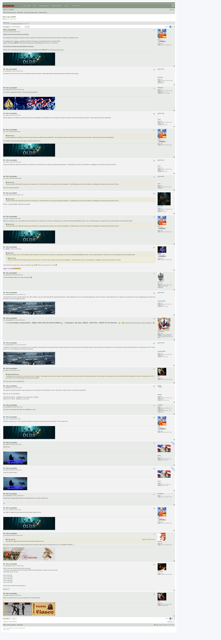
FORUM (173, 4)
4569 (162, 333)
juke (159, 376)
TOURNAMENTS (56, 6)
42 (161, 208)
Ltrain (159, 183)
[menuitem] (12, 10)
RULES (173, 6)
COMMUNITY (75, 6)
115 (161, 79)
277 (161, 457)
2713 (162, 303)
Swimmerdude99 (161, 300)
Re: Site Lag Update (10, 69)
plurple (159, 253)
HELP (173, 5)
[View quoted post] (14, 539)
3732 (162, 573)
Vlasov (159, 119)
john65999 (160, 405)
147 (161, 89)
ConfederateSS (161, 331)
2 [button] (172, 27)
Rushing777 (160, 77)
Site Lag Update (9, 17)
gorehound (160, 281)
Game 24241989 (8, 582)
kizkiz (159, 601)
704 (161, 603)
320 (161, 543)
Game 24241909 (8, 577)
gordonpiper (160, 493)
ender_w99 (160, 206)
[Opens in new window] (4, 503)
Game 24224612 (8, 580)
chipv (159, 38)
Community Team (12, 19)
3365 (162, 43)
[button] (174, 27)
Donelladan (160, 571)
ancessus (160, 541)
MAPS (35, 6)
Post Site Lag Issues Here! (56, 49)
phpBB (9, 628)
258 (161, 121)
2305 (162, 258)
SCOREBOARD (44, 6)
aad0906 (159, 394)
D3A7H (159, 455)
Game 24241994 (8, 578)
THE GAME (27, 6)
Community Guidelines (16, 23)
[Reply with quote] (154, 30)
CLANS (66, 6)
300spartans (160, 87)
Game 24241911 (7, 575)
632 (161, 283)
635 (161, 396)
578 (161, 185)
